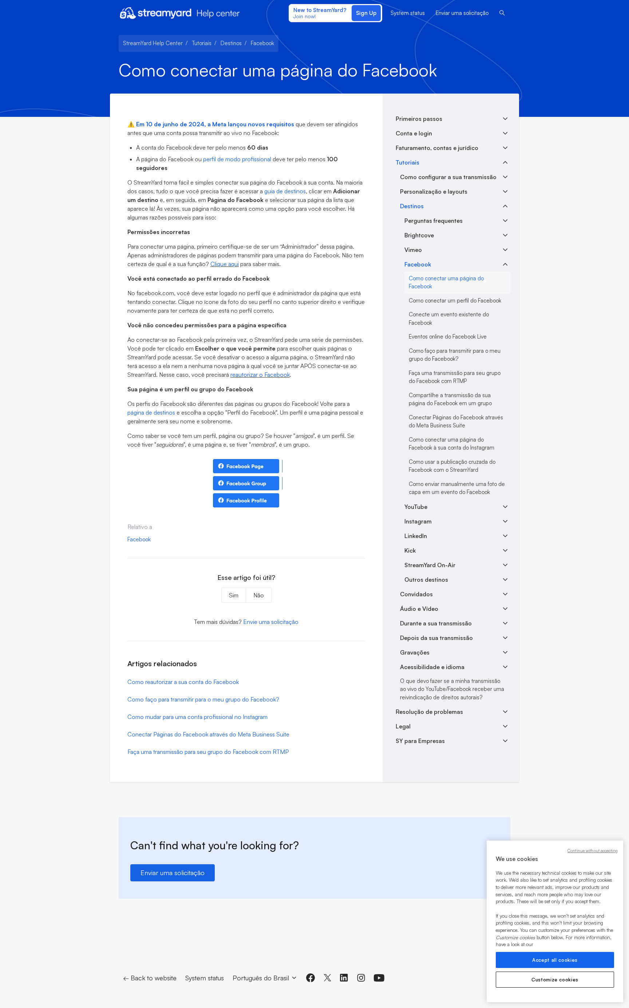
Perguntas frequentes (433, 220)
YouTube (415, 506)
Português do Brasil (262, 978)
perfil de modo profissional (237, 159)
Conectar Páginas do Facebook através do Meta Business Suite (208, 734)
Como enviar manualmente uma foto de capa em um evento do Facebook (457, 488)
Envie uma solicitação (270, 621)
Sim (233, 595)
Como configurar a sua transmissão (448, 177)
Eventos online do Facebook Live (448, 336)
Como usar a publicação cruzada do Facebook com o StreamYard (452, 466)
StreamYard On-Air (429, 565)
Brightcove (419, 235)
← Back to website (150, 978)
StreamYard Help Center (153, 43)
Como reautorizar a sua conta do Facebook (183, 681)
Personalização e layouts (433, 191)
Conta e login (414, 133)
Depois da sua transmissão (436, 637)
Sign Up (366, 12)
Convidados (416, 594)
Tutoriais (201, 43)
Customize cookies (554, 980)
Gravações (415, 652)
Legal (403, 726)
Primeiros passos (419, 118)
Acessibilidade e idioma (432, 667)
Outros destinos (426, 579)
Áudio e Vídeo (419, 608)
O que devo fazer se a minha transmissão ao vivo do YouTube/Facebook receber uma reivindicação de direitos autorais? (452, 689)
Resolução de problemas (429, 711)
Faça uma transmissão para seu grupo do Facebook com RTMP (208, 751)
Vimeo (413, 249)
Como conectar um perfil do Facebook (455, 300)
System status (408, 12)
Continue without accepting (592, 850)
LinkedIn (415, 535)
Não (258, 595)
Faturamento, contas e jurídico (437, 147)
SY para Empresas (420, 740)
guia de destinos (285, 191)
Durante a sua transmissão (436, 623)
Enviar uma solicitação (462, 12)
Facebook (262, 43)
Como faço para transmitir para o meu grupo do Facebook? (203, 699)
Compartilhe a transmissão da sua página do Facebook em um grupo (450, 399)
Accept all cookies (555, 960)
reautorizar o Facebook (260, 374)
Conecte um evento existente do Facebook (449, 318)
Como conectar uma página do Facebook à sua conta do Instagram (451, 443)
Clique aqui (224, 264)
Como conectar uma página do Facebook (446, 282)
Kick (410, 550)
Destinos (231, 43)
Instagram (418, 521)
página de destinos (151, 412)
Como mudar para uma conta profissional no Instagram (197, 716)
